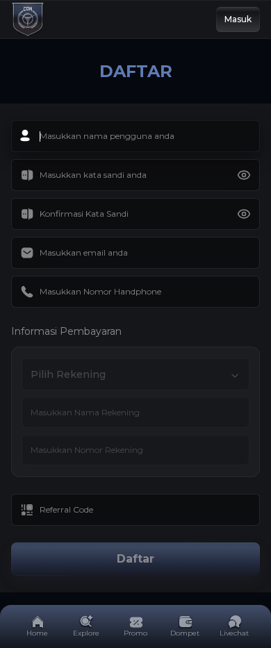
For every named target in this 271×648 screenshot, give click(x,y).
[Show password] (244, 175)
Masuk (238, 19)
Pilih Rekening (68, 374)
